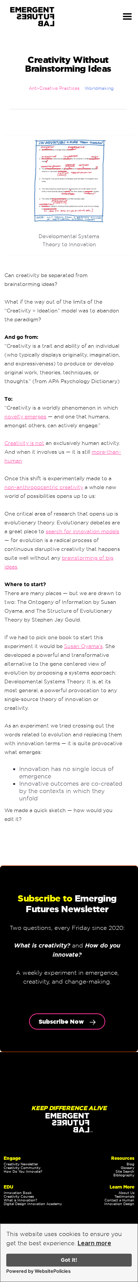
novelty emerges (25, 416)
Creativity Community (22, 1168)
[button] (127, 16)
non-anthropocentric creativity (43, 487)
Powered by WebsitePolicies (38, 1271)
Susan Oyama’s (83, 646)
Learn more (94, 1243)
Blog (130, 1164)
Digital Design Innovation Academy (33, 1204)
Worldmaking (99, 88)
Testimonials (124, 1196)
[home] (34, 17)
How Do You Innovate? (23, 1171)
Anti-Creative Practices (54, 88)
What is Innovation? (20, 1200)
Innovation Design (119, 1204)
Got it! (69, 1260)
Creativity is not (24, 443)
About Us (126, 1193)
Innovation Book (18, 1193)
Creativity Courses (19, 1196)
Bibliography (123, 1175)
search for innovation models (82, 531)
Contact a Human (119, 1200)
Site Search (125, 1171)
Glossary (127, 1168)
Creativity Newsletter (21, 1164)
